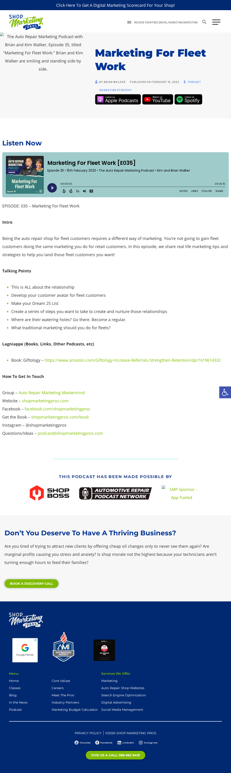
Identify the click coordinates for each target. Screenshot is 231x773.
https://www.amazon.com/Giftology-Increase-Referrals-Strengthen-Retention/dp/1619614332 (133, 360)
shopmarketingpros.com (45, 400)
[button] (225, 392)
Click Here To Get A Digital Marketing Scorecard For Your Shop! (115, 5)
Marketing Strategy (115, 90)
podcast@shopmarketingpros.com (70, 433)
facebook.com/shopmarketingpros (57, 409)
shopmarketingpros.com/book (60, 417)
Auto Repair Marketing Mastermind (51, 392)
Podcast (194, 81)
